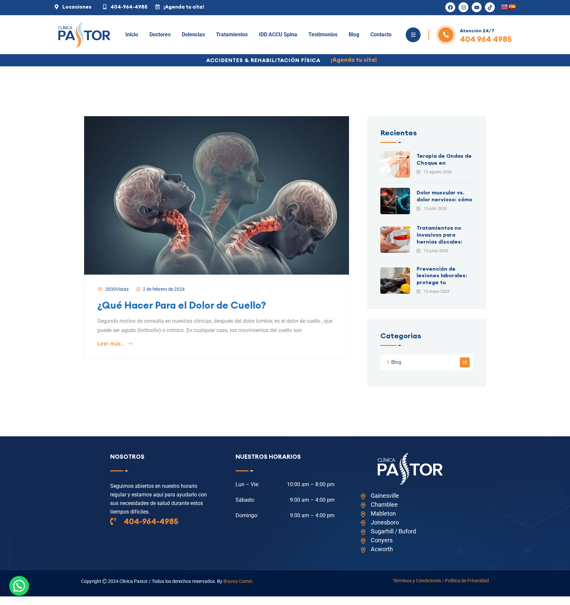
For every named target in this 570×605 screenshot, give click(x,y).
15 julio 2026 (435, 208)
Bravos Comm (237, 581)
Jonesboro (385, 522)
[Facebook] (450, 7)
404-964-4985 (150, 521)
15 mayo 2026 (437, 291)
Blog (354, 34)
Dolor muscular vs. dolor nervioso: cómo (444, 196)
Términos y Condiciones (417, 580)
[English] (504, 7)
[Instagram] (463, 7)
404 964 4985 (486, 39)
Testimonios (322, 34)
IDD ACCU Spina (278, 34)
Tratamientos (232, 34)
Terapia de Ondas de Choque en (444, 159)
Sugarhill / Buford (393, 531)
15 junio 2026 (436, 251)
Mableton (383, 513)
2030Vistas (117, 289)
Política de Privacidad (467, 580)
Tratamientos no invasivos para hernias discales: (439, 234)
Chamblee (384, 504)
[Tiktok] (490, 7)
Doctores (160, 34)
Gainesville (385, 495)
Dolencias (193, 34)
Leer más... (111, 344)
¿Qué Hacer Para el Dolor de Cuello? (181, 305)
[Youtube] (477, 7)
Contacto (381, 34)
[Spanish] (512, 7)
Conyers (382, 540)
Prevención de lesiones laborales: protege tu (442, 275)
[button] (19, 586)
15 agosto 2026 (438, 172)
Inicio (131, 34)
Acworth (382, 549)
